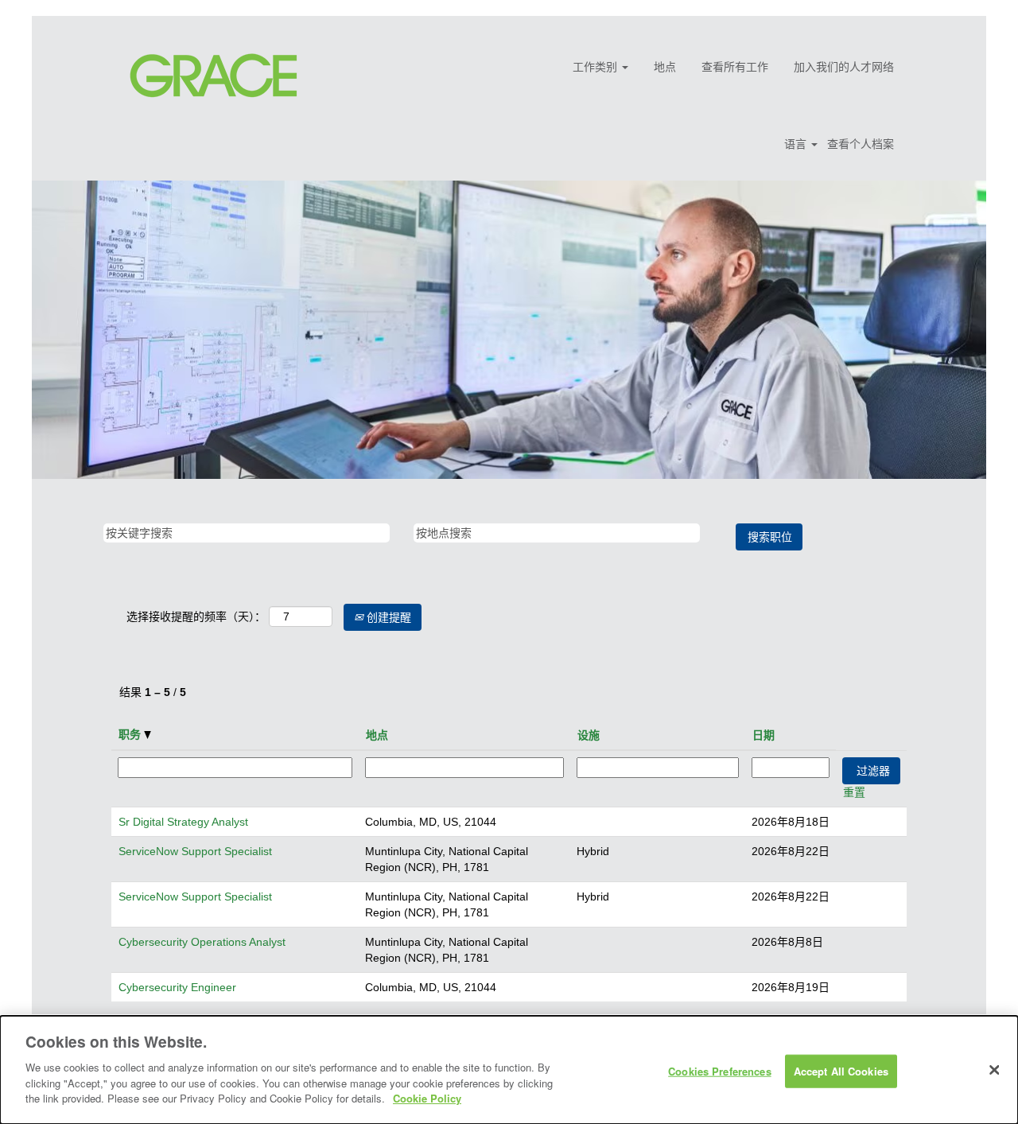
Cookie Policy (427, 1097)
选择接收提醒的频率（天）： (196, 616)
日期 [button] (763, 735)
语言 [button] (797, 144)
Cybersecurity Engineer (177, 987)
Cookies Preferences (719, 1070)
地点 (665, 66)
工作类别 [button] (596, 66)
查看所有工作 (734, 66)
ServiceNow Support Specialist (195, 851)
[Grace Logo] (213, 76)
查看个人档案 (860, 144)
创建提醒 (387, 617)
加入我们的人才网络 (844, 66)
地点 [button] (377, 735)
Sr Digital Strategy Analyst (183, 821)
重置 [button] (854, 792)
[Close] (994, 1070)
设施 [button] (588, 735)
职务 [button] (131, 734)
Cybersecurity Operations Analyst (202, 941)
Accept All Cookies (841, 1070)
